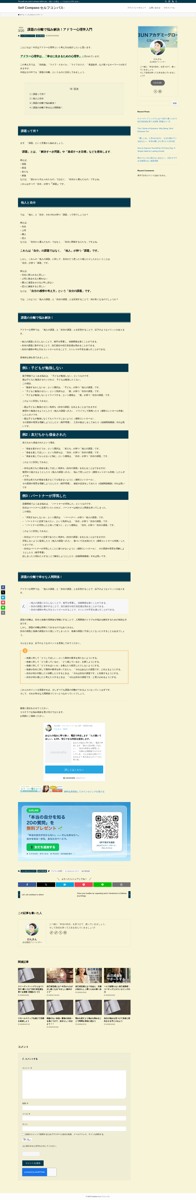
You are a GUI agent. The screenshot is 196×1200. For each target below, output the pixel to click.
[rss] (173, 1)
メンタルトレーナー (27, 36)
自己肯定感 (40, 36)
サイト (25, 1124)
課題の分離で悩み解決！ (44, 103)
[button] (27, 884)
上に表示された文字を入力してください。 (40, 1146)
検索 (175, 103)
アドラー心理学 (56, 871)
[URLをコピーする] (121, 884)
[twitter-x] (166, 1)
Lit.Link (158, 83)
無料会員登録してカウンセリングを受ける (84, 791)
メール (26, 1114)
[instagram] (169, 1)
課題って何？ (39, 94)
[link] (51, 932)
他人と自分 (38, 98)
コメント (27, 1068)
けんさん (32, 939)
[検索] (176, 1)
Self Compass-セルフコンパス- (41, 7)
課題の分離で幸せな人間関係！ (48, 107)
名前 (25, 1103)
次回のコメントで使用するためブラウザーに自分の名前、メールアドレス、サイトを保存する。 (65, 1134)
